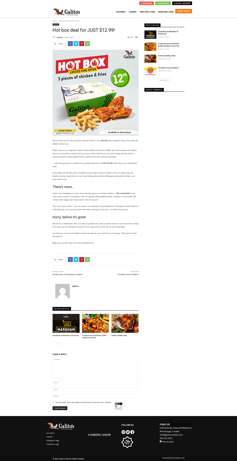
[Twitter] (76, 43)
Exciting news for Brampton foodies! (67, 274)
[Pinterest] (81, 43)
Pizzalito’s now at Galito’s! (128, 274)
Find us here (168, 441)
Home (55, 21)
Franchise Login (52, 444)
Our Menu (50, 433)
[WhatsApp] (87, 43)
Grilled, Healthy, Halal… (119, 335)
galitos (60, 37)
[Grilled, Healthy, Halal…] (124, 323)
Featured (55, 24)
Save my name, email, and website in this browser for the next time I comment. (83, 402)
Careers (49, 437)
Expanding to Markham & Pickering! (66, 335)
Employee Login (52, 440)
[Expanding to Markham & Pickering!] (66, 323)
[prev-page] (54, 343)
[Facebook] (70, 43)
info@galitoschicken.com (171, 434)
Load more (164, 80)
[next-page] (58, 343)
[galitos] (54, 37)
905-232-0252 (166, 438)
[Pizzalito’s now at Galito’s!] (150, 71)
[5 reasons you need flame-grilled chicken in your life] (95, 323)
